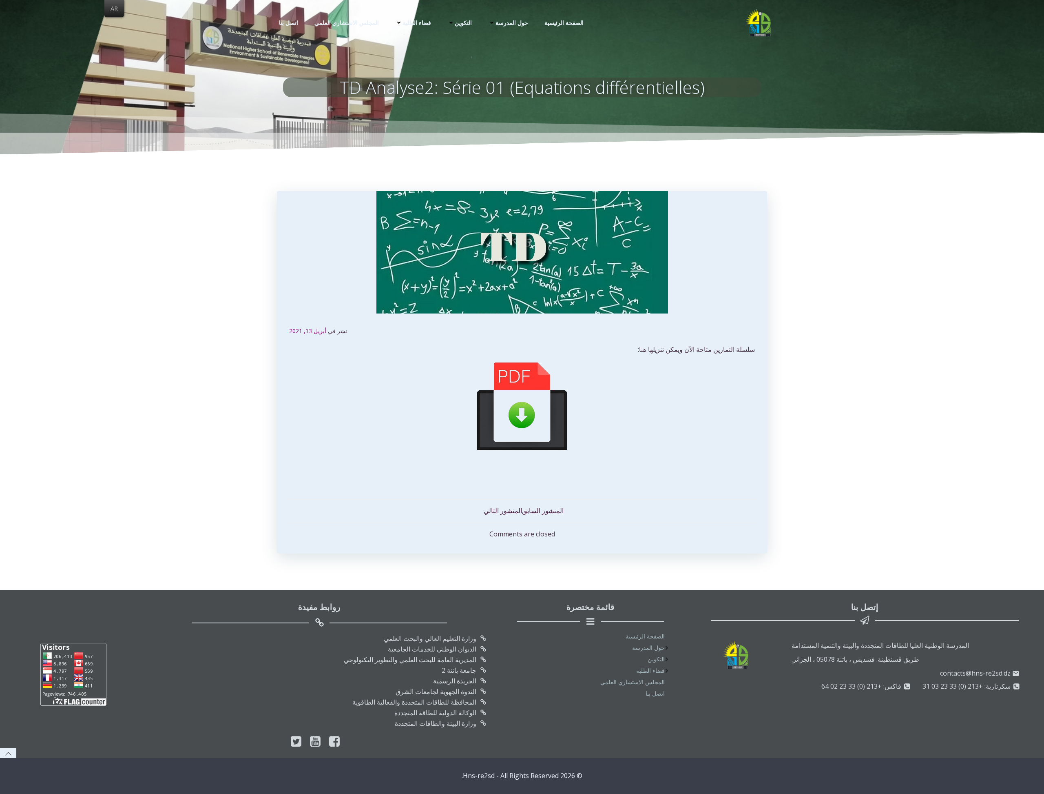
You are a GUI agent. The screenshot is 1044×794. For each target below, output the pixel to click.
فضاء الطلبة (417, 23)
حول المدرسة (511, 23)
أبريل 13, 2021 (307, 331)
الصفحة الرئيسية (564, 23)
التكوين (463, 23)
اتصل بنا (288, 23)
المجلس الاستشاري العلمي (346, 23)
